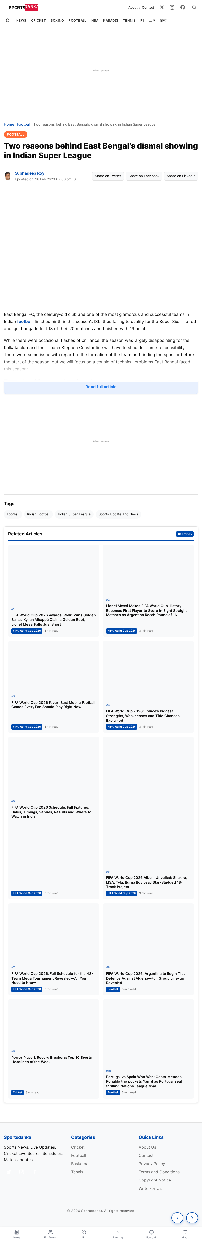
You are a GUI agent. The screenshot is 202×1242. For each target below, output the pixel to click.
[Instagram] (172, 7)
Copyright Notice (155, 1180)
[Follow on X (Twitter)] (9, 1172)
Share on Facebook (144, 176)
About (133, 7)
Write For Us (150, 1188)
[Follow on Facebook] (34, 1172)
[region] (101, 70)
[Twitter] (162, 7)
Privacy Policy (152, 1163)
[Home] (7, 21)
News (21, 20)
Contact (148, 7)
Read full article (101, 386)
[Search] (194, 7)
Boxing (57, 20)
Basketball (80, 1163)
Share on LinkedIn (181, 176)
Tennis (129, 20)
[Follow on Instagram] (22, 1172)
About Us (147, 1147)
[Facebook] (182, 7)
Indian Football (38, 514)
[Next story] (192, 1217)
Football (77, 20)
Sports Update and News (118, 514)
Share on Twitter (108, 176)
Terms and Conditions (159, 1171)
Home (9, 124)
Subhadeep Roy (29, 173)
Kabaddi (110, 20)
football (24, 321)
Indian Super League (74, 514)
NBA (95, 20)
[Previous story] (177, 1217)
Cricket (38, 20)
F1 (142, 20)
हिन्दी (163, 20)
